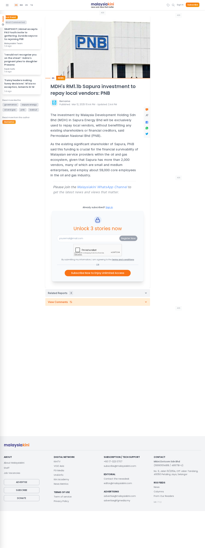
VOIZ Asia (59, 466)
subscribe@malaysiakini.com (120, 466)
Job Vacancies (12, 473)
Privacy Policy (61, 501)
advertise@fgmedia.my (117, 500)
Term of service (63, 496)
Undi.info (58, 475)
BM (21, 5)
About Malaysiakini (14, 462)
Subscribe (192, 5)
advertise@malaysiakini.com (120, 496)
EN (16, 5)
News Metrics (61, 483)
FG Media (59, 470)
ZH (26, 5)
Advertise (21, 482)
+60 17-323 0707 (113, 461)
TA (31, 5)
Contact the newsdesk (116, 478)
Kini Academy (61, 479)
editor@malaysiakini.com (118, 483)
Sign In (180, 4)
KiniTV (57, 461)
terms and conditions (123, 259)
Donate (21, 498)
